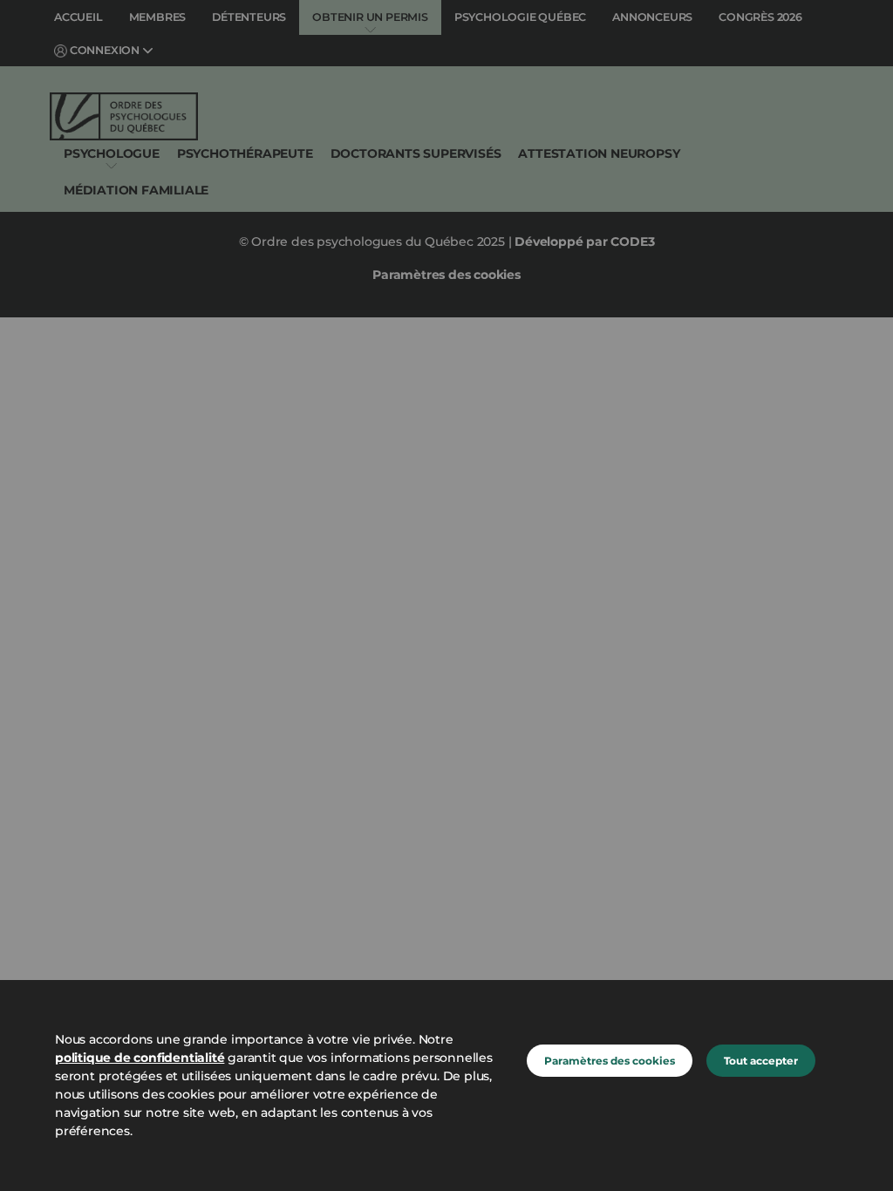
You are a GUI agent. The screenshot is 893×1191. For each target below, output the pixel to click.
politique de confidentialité (139, 1057)
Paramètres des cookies (609, 1060)
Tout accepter (761, 1060)
